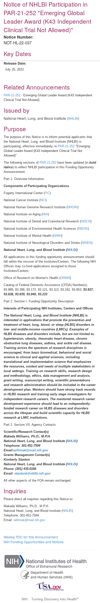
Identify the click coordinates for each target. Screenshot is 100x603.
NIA (45, 214)
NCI (43, 200)
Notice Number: (18, 37)
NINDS (87, 243)
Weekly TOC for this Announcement (31, 536)
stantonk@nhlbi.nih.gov (32, 473)
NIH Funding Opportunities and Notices (34, 541)
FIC (47, 193)
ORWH (65, 278)
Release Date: (15, 63)
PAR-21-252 (12, 95)
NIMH (57, 235)
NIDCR (86, 221)
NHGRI (72, 207)
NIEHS (83, 228)
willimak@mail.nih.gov (30, 450)
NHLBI (73, 118)
